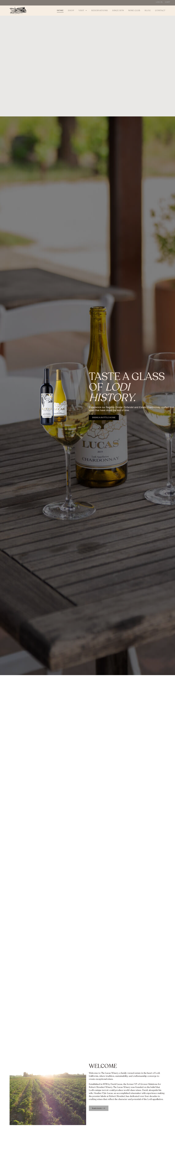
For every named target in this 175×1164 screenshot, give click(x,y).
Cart (167, 2)
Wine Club (134, 10)
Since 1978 (118, 10)
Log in (159, 2)
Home (60, 10)
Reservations (99, 10)
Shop (71, 10)
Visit (81, 10)
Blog (148, 10)
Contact (160, 10)
